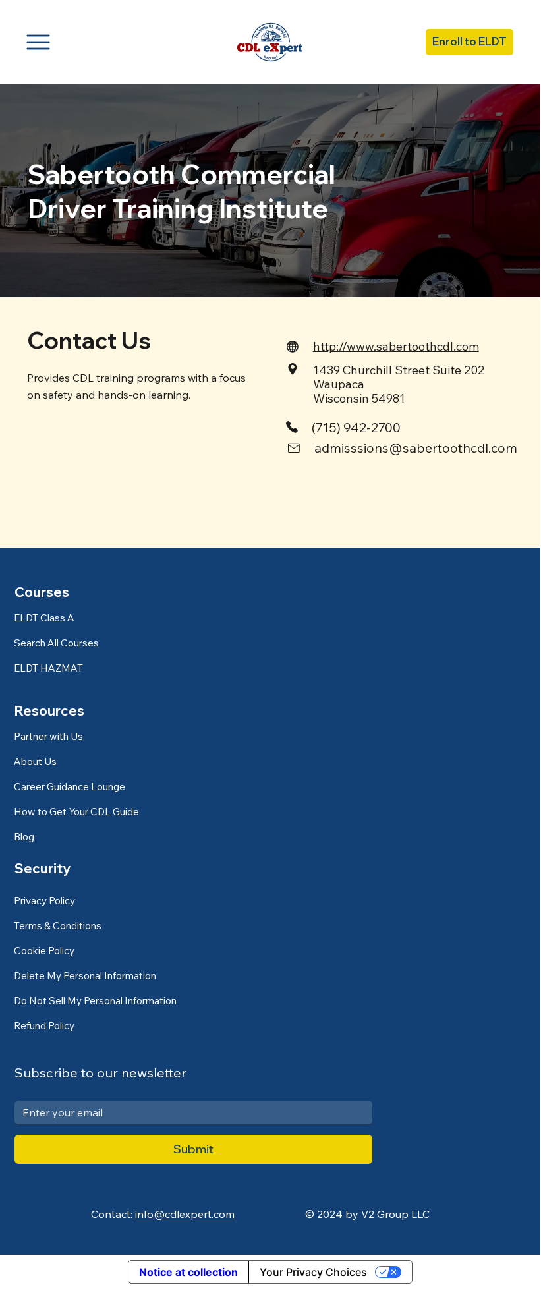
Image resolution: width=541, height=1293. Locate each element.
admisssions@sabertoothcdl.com (415, 448)
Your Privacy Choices (313, 1272)
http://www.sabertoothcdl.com (396, 346)
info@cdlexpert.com (185, 1214)
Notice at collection (188, 1272)
